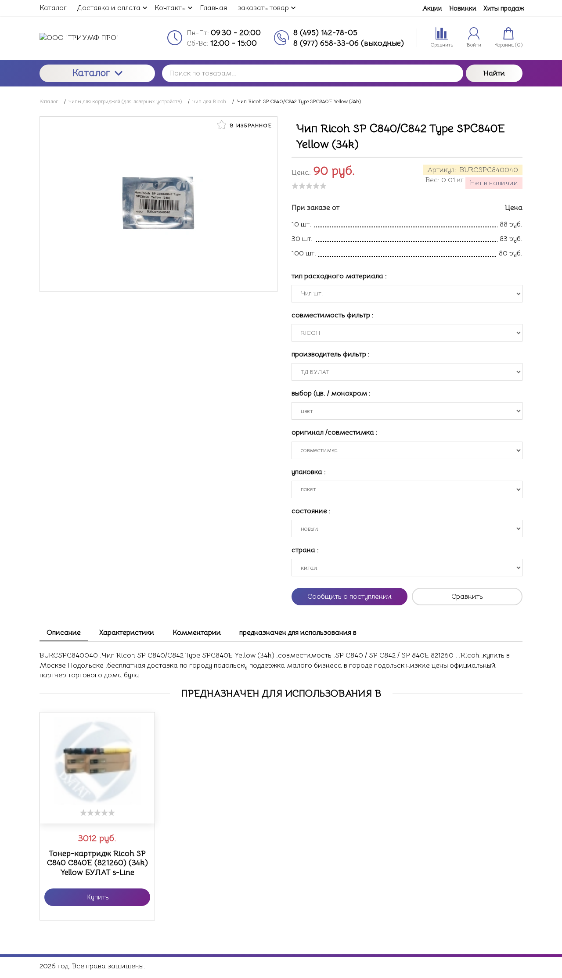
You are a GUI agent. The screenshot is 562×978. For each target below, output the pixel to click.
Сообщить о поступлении (349, 596)
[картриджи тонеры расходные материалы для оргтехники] (97, 38)
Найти (494, 73)
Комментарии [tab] (197, 632)
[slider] (309, 185)
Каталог (91, 73)
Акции (432, 8)
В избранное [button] (250, 125)
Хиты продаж (503, 8)
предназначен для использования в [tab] (298, 632)
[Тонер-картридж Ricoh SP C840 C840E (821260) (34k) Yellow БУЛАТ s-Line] (97, 761)
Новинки (462, 8)
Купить (97, 897)
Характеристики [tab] (126, 632)
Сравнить (467, 596)
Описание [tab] (64, 632)
